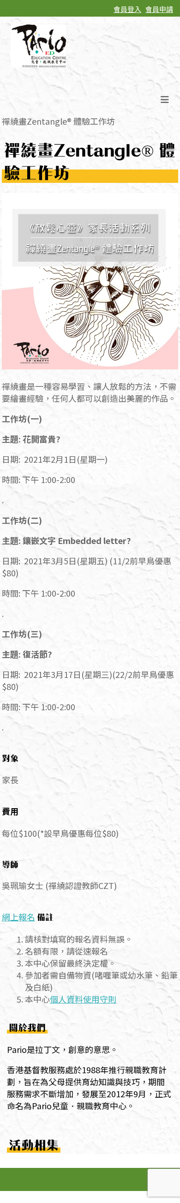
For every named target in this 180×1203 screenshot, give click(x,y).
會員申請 (159, 9)
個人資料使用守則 (83, 999)
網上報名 (18, 917)
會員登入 (127, 9)
